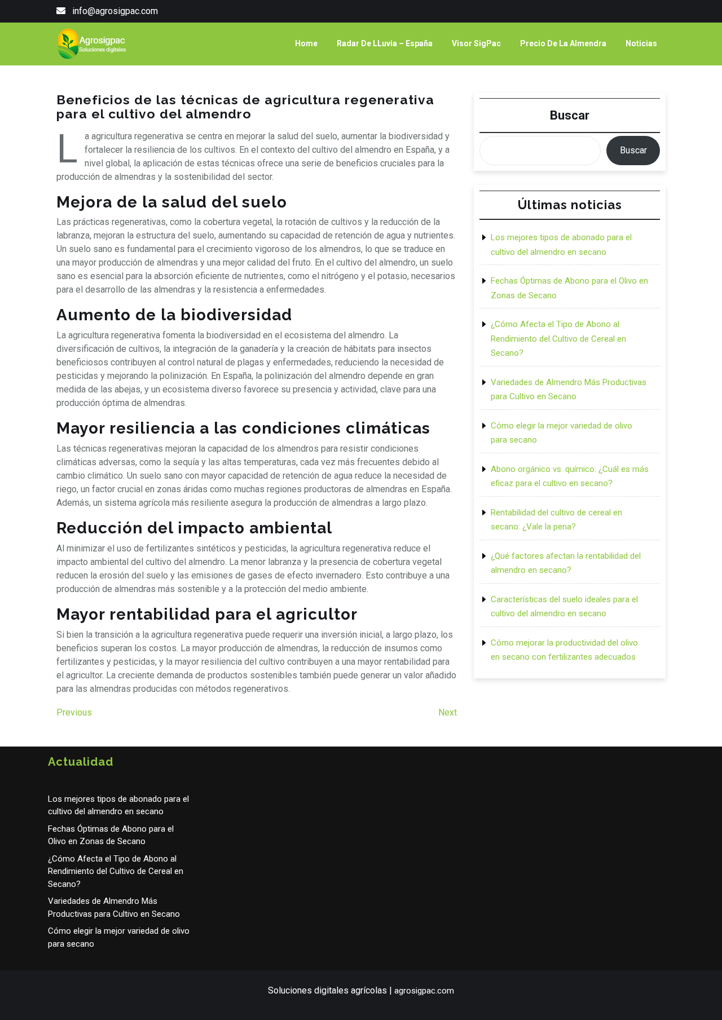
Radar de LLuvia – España (385, 43)
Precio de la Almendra (563, 43)
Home (306, 43)
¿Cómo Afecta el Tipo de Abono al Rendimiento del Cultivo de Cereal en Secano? (558, 338)
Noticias (641, 43)
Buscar (569, 115)
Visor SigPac (476, 43)
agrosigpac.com (424, 991)
